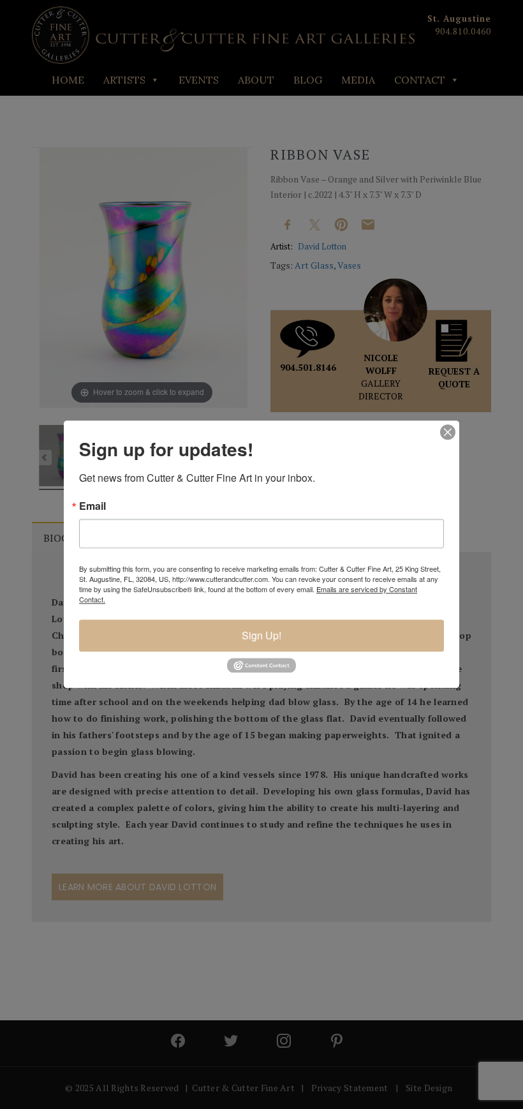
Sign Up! (261, 635)
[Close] (447, 432)
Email (92, 506)
